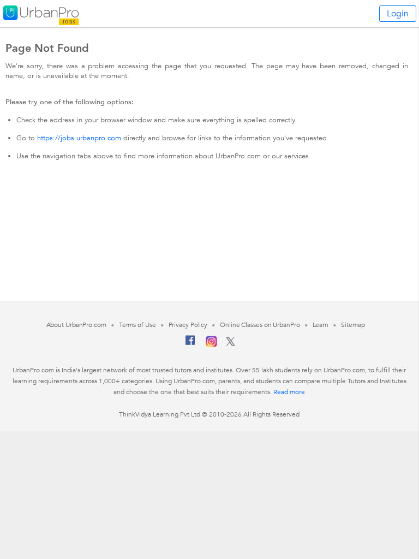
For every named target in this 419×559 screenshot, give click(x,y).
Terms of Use (137, 324)
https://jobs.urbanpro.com (79, 138)
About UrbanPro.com (76, 324)
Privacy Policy (188, 324)
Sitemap (352, 324)
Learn (321, 324)
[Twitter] (230, 344)
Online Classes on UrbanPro (260, 324)
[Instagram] (211, 345)
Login (398, 14)
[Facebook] (190, 344)
